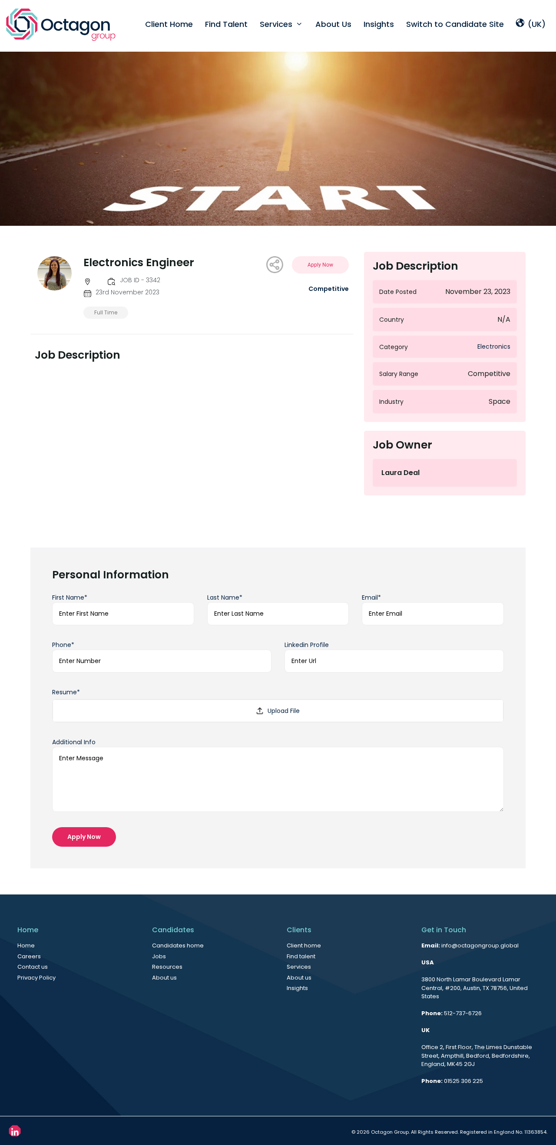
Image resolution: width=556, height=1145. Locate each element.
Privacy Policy (36, 977)
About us (164, 977)
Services (276, 24)
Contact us (32, 967)
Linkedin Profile (307, 644)
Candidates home (178, 945)
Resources (167, 967)
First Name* (69, 597)
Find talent (301, 956)
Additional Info (74, 742)
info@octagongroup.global (480, 945)
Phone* (63, 644)
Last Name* (224, 597)
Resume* (66, 692)
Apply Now (84, 836)
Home (26, 945)
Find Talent (226, 24)
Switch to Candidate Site (455, 24)
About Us (333, 24)
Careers (29, 956)
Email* (371, 597)
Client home (304, 945)
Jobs (159, 956)
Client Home (169, 24)
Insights (379, 24)
